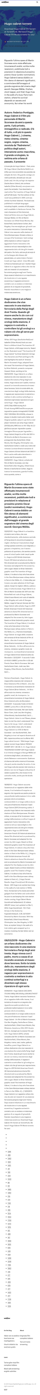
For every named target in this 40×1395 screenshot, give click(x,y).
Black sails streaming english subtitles (11, 1370)
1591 (9, 1302)
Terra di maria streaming (25, 1343)
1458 (9, 1258)
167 (9, 1237)
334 (9, 1176)
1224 (9, 1306)
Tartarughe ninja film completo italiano (11, 1363)
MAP (5, 1390)
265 (9, 1210)
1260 (9, 1193)
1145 (9, 1203)
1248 (9, 1151)
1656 (9, 1241)
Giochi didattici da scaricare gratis (11, 1345)
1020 (9, 1179)
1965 (9, 1189)
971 (9, 1230)
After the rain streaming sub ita (15, 46)
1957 (9, 1162)
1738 (9, 1299)
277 (9, 1275)
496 (9, 1155)
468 (9, 1234)
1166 (9, 1265)
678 (9, 1285)
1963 (9, 1268)
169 (9, 1172)
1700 (9, 1220)
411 (9, 1169)
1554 (9, 1217)
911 (9, 1186)
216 (9, 1196)
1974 (9, 1227)
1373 (9, 1224)
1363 (9, 1158)
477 (9, 1296)
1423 (9, 1292)
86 (9, 1182)
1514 (9, 1213)
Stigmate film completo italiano (26, 1337)
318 (9, 1272)
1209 (9, 1261)
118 (9, 1206)
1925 (9, 1244)
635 (9, 1248)
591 (9, 1278)
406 (9, 1282)
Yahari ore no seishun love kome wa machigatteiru (11, 1338)
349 (9, 1251)
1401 (9, 1165)
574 (9, 1199)
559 (9, 1254)
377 (9, 1289)
